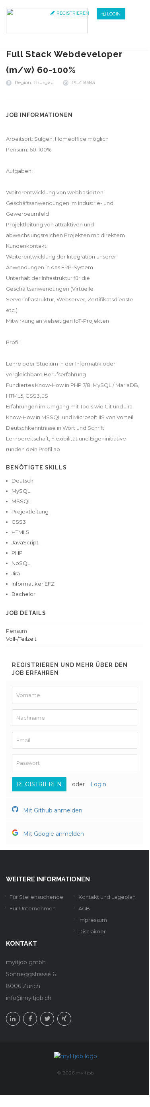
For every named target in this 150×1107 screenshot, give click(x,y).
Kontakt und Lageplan (107, 897)
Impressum (92, 920)
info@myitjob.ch (28, 998)
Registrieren (39, 784)
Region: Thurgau (34, 82)
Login (114, 14)
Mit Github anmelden (51, 810)
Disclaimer (92, 931)
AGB (84, 908)
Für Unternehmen (33, 908)
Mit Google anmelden (52, 833)
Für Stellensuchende (36, 897)
